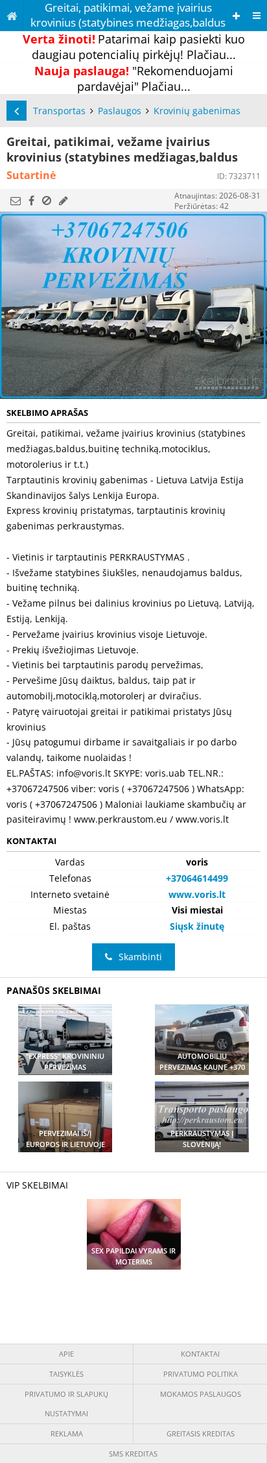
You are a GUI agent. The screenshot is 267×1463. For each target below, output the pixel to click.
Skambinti (140, 956)
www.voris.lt (197, 894)
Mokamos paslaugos (200, 1394)
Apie (66, 1354)
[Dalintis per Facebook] (31, 200)
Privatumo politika (200, 1374)
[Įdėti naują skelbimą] (236, 16)
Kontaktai (200, 1354)
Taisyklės (66, 1374)
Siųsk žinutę (197, 926)
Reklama (67, 1433)
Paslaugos (119, 110)
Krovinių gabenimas (197, 110)
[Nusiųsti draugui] (15, 200)
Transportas (59, 110)
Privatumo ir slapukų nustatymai (66, 1403)
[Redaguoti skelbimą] (63, 200)
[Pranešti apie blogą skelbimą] (46, 200)
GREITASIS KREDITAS (201, 1433)
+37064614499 (197, 878)
